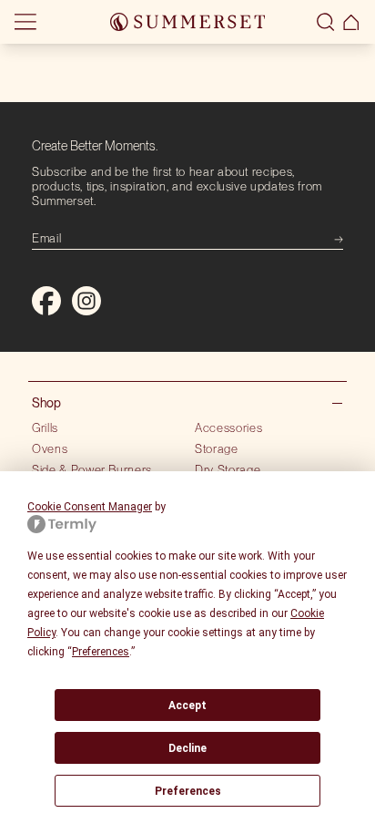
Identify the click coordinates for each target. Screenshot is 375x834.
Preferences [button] (100, 651)
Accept (187, 705)
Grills (45, 427)
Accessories (228, 427)
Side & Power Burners (92, 469)
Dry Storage (227, 469)
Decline (187, 748)
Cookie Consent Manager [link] (89, 506)
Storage (216, 448)
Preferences (188, 791)
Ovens (49, 448)
